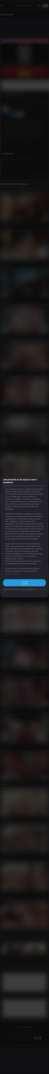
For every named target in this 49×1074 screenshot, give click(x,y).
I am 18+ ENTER (24, 583)
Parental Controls (12, 573)
